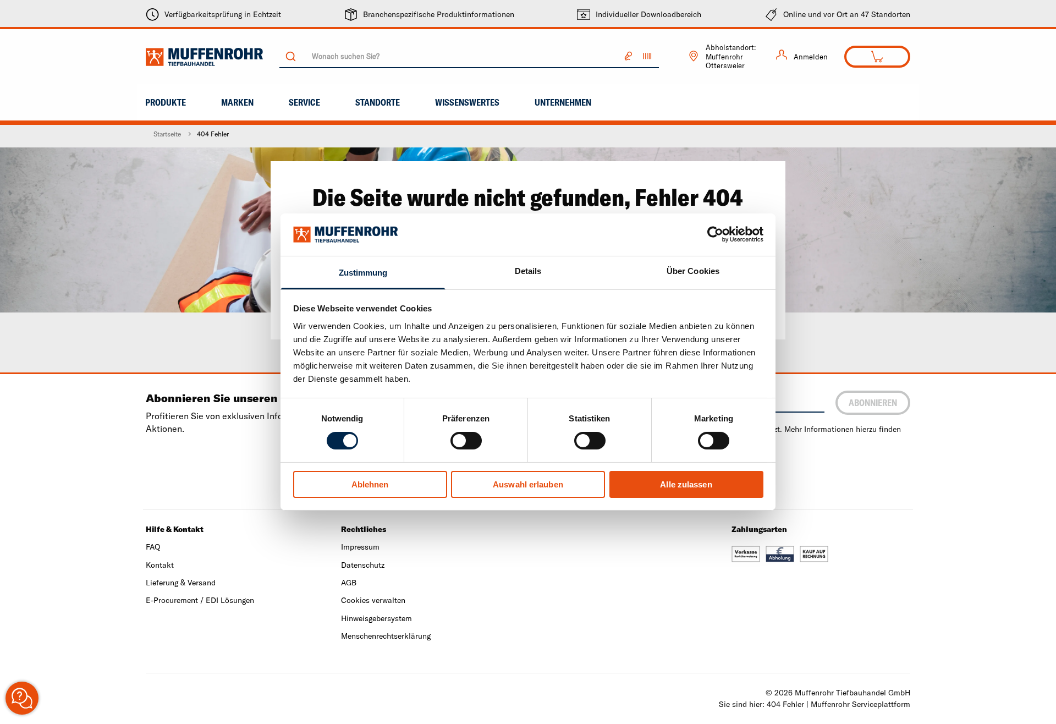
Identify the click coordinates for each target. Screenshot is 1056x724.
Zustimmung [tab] (363, 272)
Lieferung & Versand (181, 583)
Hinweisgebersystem (376, 618)
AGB (348, 583)
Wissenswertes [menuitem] (467, 102)
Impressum (360, 547)
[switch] (466, 440)
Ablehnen (370, 484)
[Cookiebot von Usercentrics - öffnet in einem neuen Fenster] (715, 234)
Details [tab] (528, 271)
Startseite (167, 134)
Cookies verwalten (373, 600)
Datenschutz (362, 565)
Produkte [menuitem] (165, 102)
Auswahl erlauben (528, 484)
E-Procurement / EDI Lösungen (200, 600)
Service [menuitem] (304, 102)
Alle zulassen (686, 484)
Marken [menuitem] (237, 102)
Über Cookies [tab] (693, 271)
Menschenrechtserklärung (386, 636)
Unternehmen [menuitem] (563, 102)
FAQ (153, 547)
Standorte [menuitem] (377, 102)
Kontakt (160, 565)
